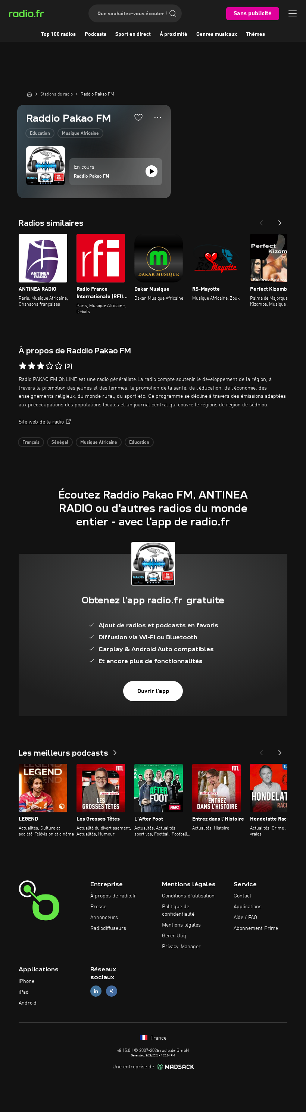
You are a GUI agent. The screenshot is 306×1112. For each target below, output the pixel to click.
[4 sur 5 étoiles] (49, 366)
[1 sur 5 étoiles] (22, 366)
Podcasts (95, 34)
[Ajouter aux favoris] (138, 117)
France (157, 1038)
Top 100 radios (58, 34)
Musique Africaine (80, 133)
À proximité (173, 34)
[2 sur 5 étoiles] (31, 366)
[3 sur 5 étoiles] (40, 366)
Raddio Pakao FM (91, 176)
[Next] (279, 220)
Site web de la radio (41, 422)
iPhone (26, 981)
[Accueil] (29, 94)
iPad (24, 992)
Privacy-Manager (181, 946)
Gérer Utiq (174, 935)
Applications (248, 906)
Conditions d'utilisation (188, 896)
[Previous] (261, 220)
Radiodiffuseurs (108, 928)
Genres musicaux (216, 34)
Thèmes (255, 34)
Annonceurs (104, 917)
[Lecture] (151, 171)
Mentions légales (181, 925)
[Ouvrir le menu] (292, 13)
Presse (98, 906)
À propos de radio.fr (113, 896)
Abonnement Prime (256, 928)
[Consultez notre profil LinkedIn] (96, 991)
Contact (243, 896)
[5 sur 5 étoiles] (58, 366)
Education (40, 133)
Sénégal (59, 442)
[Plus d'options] (157, 117)
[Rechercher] (172, 13)
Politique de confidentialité (178, 910)
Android (28, 1003)
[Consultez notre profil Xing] (112, 991)
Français (31, 442)
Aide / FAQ (245, 917)
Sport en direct (133, 34)
